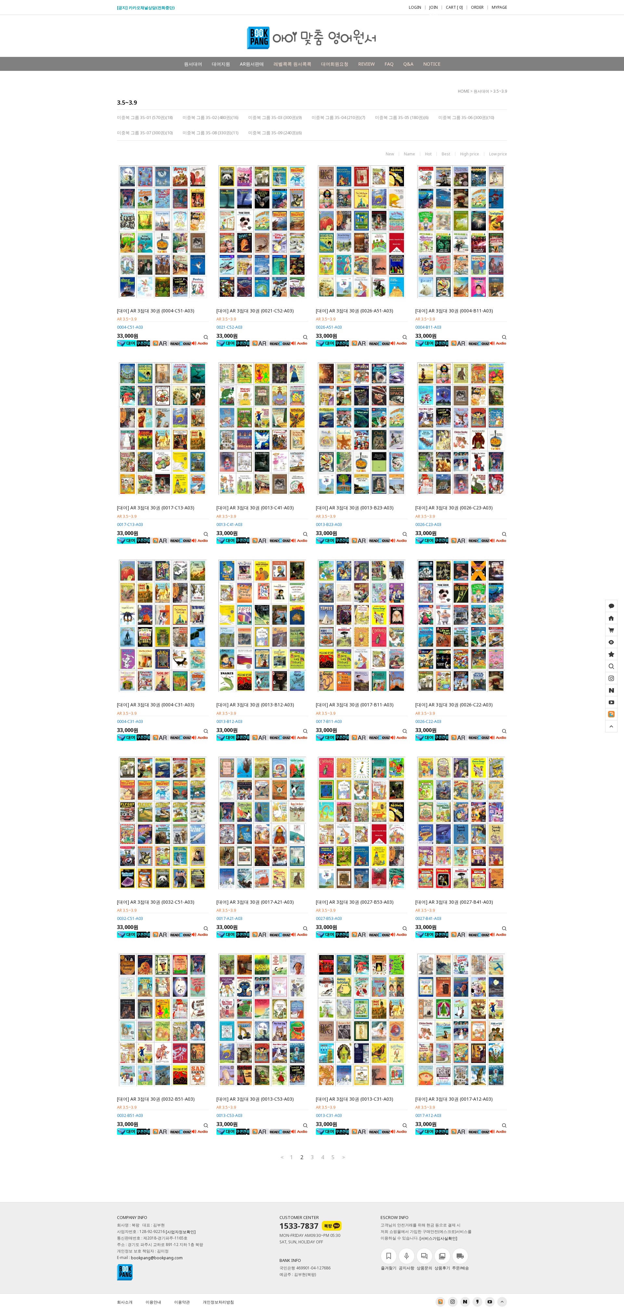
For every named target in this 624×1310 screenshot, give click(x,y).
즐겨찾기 (388, 1268)
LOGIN (415, 7)
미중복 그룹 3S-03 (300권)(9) (275, 117)
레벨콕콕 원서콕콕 (292, 64)
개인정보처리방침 (218, 1302)
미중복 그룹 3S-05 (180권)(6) (402, 117)
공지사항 (406, 1268)
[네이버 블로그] (611, 690)
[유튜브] (611, 702)
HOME (463, 91)
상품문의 (424, 1268)
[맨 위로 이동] (611, 726)
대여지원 (221, 64)
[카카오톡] (611, 606)
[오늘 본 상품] (611, 642)
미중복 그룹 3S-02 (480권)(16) (211, 117)
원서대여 (193, 64)
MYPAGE (499, 7)
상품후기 (442, 1268)
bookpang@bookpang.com (157, 1258)
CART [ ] (454, 7)
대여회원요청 (334, 64)
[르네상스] (611, 714)
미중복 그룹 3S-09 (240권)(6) (275, 132)
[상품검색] (611, 666)
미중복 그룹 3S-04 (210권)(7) (338, 117)
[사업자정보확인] (181, 1232)
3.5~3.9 (500, 91)
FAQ (389, 64)
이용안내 (153, 1302)
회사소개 (125, 1302)
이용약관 (182, 1302)
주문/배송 (460, 1268)
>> (343, 1157)
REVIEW (366, 64)
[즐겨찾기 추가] (611, 654)
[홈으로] (611, 618)
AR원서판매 (252, 64)
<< (281, 1157)
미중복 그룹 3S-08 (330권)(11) (211, 132)
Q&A (408, 64)
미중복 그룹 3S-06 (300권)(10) (466, 117)
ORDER (477, 7)
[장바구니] (611, 630)
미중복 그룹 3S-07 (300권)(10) (145, 132)
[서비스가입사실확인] (438, 1238)
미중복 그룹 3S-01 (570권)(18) (145, 117)
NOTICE (431, 64)
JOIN (434, 7)
